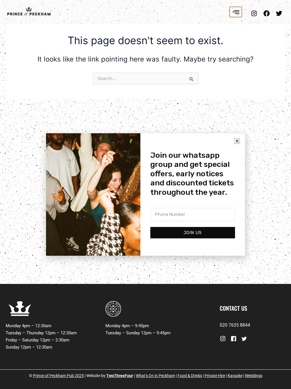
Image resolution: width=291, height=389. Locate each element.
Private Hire (215, 375)
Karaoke (235, 375)
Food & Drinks (190, 375)
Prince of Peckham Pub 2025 (58, 375)
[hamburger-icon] (235, 12)
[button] (237, 141)
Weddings (253, 375)
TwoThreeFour (119, 375)
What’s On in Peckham (155, 375)
